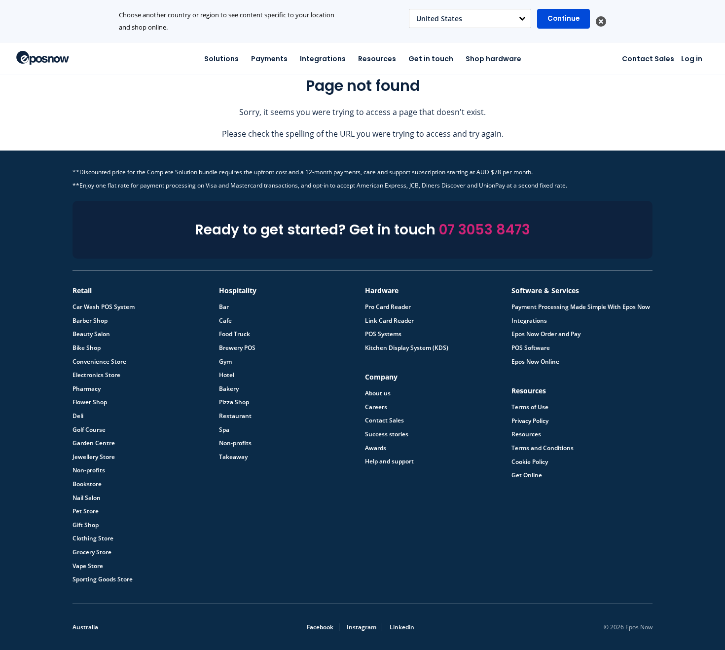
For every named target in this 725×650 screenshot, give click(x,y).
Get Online (526, 475)
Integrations (323, 59)
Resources (377, 59)
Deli (77, 416)
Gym (225, 362)
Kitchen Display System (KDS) (406, 348)
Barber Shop (90, 321)
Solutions (221, 59)
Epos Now (42, 58)
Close (601, 21)
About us (378, 393)
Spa (224, 430)
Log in (691, 59)
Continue (563, 18)
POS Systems (383, 334)
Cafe (225, 321)
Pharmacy (86, 389)
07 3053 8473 (484, 229)
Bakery (229, 389)
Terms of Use (529, 407)
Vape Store (87, 566)
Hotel (226, 375)
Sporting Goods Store (102, 579)
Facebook (320, 627)
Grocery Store (91, 552)
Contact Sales (648, 59)
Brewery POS (237, 348)
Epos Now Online (535, 362)
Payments (269, 59)
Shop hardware (493, 59)
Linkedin (402, 627)
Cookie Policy (529, 462)
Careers (376, 407)
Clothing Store (92, 538)
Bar (224, 307)
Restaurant (235, 416)
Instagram (361, 627)
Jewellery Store (93, 457)
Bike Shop (86, 348)
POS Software (530, 348)
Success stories (386, 434)
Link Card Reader (389, 321)
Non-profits (88, 470)
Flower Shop (89, 402)
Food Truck (234, 334)
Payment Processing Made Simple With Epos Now (580, 307)
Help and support (389, 461)
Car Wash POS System (103, 307)
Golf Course (89, 430)
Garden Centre (93, 443)
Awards (375, 448)
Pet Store (85, 511)
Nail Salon (86, 498)
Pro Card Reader (388, 307)
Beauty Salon (91, 334)
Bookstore (87, 484)
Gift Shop (85, 525)
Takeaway (233, 457)
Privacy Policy (529, 421)
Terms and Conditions (542, 448)
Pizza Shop (234, 402)
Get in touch (430, 59)
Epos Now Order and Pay (545, 334)
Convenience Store (99, 362)
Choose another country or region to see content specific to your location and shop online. (226, 21)
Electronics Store (96, 375)
